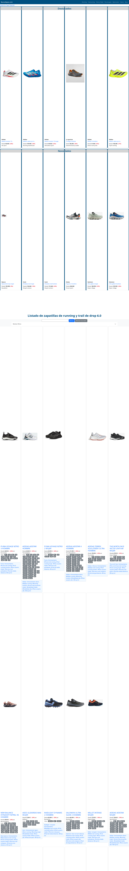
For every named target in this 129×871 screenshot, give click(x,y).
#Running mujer (36, 832)
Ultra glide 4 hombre (115, 284)
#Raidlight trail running (50, 828)
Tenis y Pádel (99, 2)
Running (84, 2)
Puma (2, 564)
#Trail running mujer (115, 568)
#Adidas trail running (94, 568)
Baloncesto (116, 2)
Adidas (24, 582)
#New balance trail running (8, 838)
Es (4, 5)
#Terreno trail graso (54, 832)
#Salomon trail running (72, 835)
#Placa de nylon (29, 837)
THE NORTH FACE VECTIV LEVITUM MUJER (117, 548)
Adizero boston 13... (7, 141)
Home (1, 5)
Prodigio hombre (71, 141)
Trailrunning (91, 2)
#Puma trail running (6, 565)
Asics (23, 830)
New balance (4, 836)
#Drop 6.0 (9, 573)
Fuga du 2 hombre (71, 284)
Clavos (122, 2)
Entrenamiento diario (33, 582)
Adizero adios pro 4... (29, 141)
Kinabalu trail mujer (28, 284)
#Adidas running (27, 583)
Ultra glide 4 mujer (93, 284)
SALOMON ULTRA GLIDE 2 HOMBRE (73, 813)
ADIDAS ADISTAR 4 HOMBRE (74, 547)
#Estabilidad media (32, 587)
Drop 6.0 (12, 5)
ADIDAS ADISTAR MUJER (117, 813)
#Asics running (26, 832)
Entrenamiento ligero (32, 830)
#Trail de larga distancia (94, 573)
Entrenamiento (9, 564)
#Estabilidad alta (27, 589)
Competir (52, 825)
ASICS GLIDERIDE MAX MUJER (31, 813)
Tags (7, 5)
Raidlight (46, 825)
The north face (114, 564)
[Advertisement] (64, 302)
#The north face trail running (118, 566)
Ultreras (94, 566)
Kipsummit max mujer (8, 284)
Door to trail (75, 834)
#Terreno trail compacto (99, 571)
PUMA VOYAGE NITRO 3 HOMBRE (10, 547)
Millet (89, 832)
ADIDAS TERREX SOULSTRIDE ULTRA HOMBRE (96, 548)
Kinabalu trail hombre (51, 284)
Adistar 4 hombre (92, 141)
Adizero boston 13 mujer (52, 141)
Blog (126, 2)
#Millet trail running (93, 834)
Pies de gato (108, 2)
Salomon (68, 834)
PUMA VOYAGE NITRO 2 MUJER (53, 547)
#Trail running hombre (7, 839)
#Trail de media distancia (121, 571)
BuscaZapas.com (7, 2)
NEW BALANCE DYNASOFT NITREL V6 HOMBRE (10, 814)
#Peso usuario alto (75, 839)
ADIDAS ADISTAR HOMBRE (29, 547)
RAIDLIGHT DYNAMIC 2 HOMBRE (53, 813)
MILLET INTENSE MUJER (95, 813)
